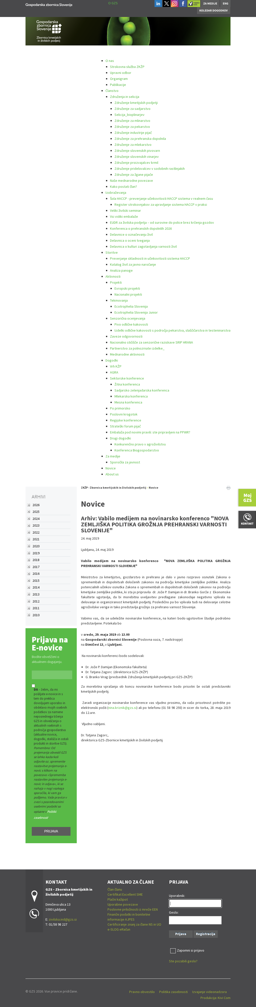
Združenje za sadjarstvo (132, 108)
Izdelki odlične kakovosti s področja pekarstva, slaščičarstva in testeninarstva (172, 330)
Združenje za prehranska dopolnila (140, 138)
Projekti (116, 282)
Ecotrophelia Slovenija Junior (136, 312)
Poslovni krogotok (124, 414)
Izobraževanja (116, 192)
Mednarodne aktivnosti (127, 354)
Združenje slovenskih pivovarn (137, 150)
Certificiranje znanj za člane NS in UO (134, 924)
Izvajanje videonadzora (209, 992)
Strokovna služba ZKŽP (127, 66)
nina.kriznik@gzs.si (122, 707)
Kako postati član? (123, 186)
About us (112, 474)
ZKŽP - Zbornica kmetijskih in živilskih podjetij (113, 487)
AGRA (114, 372)
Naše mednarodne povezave (131, 180)
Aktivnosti (113, 276)
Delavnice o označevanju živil (131, 234)
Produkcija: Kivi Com (215, 998)
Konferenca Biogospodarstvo (136, 450)
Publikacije (118, 84)
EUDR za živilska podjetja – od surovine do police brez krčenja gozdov (162, 222)
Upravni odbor (120, 72)
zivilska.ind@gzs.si (63, 919)
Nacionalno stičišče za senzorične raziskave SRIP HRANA (151, 342)
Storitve (112, 252)
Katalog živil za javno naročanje (133, 264)
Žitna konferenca (127, 384)
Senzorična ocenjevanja (127, 318)
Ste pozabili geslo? (183, 961)
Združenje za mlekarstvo (133, 144)
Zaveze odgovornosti (126, 336)
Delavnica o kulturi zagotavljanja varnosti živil (143, 246)
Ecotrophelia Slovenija (131, 306)
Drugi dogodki (120, 438)
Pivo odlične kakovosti (131, 324)
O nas (110, 60)
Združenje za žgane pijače (133, 174)
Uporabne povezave (123, 904)
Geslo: (173, 912)
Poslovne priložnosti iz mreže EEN (133, 909)
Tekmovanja (119, 300)
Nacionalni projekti (128, 294)
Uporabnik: (177, 895)
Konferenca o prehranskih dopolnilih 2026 (141, 228)
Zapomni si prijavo (190, 950)
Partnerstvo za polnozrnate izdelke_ (137, 348)
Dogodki (112, 360)
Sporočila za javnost (125, 462)
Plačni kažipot (118, 899)
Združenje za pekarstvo (132, 126)
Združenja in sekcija (124, 96)
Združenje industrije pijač (133, 132)
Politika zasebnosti (173, 992)
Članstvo (112, 90)
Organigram (119, 78)
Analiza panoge (121, 270)
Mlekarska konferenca (131, 396)
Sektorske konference (127, 378)
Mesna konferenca (128, 402)
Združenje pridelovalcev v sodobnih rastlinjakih (149, 168)
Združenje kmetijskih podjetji (136, 102)
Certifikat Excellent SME (125, 894)
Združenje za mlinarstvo (132, 120)
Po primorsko (120, 408)
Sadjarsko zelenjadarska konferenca (141, 390)
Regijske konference (125, 420)
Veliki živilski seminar (125, 210)
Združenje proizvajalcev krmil (136, 162)
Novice (111, 468)
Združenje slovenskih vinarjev (136, 156)
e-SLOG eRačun (119, 929)
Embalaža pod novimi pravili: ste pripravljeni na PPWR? (150, 432)
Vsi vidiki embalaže (124, 216)
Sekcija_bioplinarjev (129, 114)
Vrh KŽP (116, 366)
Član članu (115, 889)
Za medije (113, 456)
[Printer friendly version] (228, 487)
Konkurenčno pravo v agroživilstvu (140, 444)
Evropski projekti (127, 288)
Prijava (51, 831)
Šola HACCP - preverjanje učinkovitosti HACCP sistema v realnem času (161, 198)
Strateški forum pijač (125, 426)
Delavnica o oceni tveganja (130, 240)
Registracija (205, 934)
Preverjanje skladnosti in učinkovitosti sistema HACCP (150, 258)
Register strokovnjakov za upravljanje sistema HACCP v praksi (160, 204)
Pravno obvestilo (142, 992)
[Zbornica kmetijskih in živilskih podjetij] (49, 4)
